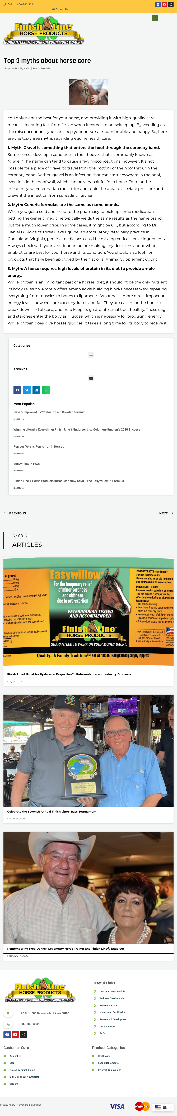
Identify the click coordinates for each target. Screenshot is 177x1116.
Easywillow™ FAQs (26, 464)
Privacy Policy (7, 1105)
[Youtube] (164, 4)
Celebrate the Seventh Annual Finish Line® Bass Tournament (51, 811)
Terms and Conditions (29, 1105)
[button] (155, 18)
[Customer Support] (8, 1024)
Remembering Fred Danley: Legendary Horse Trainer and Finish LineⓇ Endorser (66, 948)
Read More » (18, 419)
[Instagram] (171, 4)
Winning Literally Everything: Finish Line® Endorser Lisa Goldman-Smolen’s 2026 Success (76, 429)
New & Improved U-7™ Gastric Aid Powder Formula (49, 412)
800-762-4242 (26, 4)
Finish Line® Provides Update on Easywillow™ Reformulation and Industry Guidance (69, 674)
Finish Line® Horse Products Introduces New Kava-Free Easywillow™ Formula (68, 481)
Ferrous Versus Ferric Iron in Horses (38, 447)
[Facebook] (158, 4)
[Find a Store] (8, 1013)
